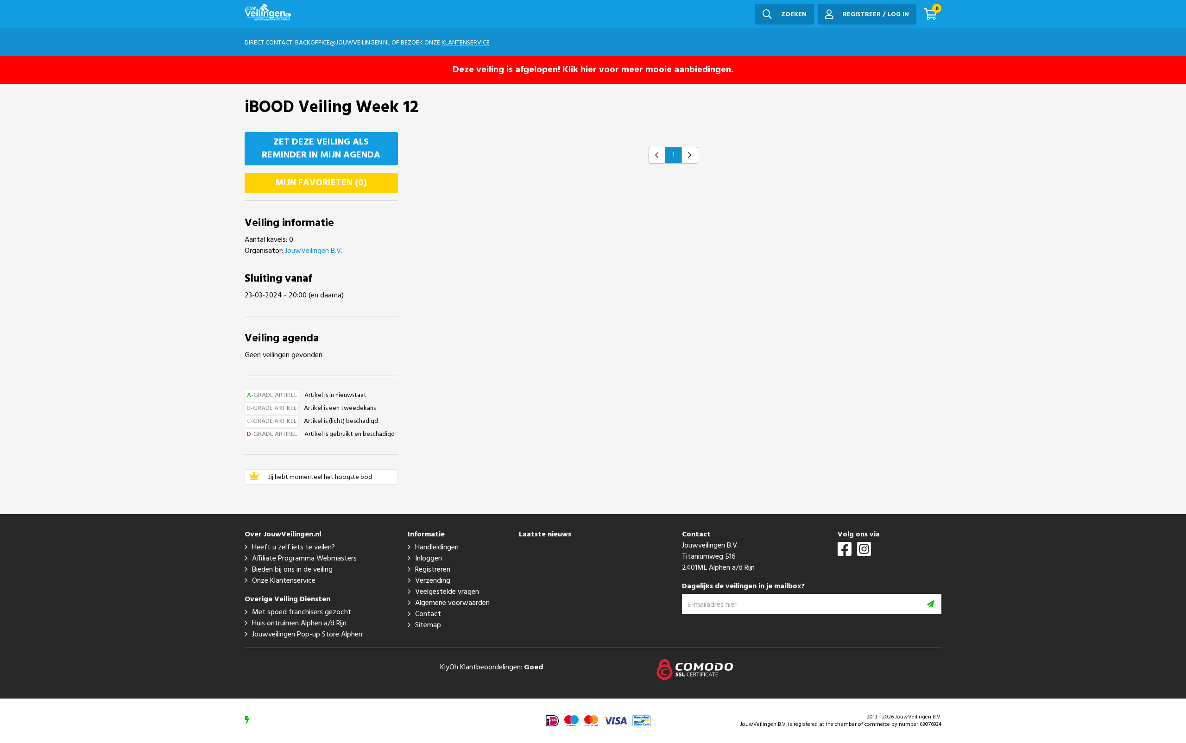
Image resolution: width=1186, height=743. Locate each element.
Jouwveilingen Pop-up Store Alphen (307, 635)
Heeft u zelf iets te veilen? (293, 548)
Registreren (432, 570)
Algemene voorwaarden (452, 603)
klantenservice (466, 43)
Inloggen (428, 559)
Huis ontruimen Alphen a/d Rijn (299, 623)
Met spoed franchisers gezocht (301, 612)
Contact (428, 614)
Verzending (432, 581)
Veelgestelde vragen (447, 592)
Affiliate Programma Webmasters (304, 559)
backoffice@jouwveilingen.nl (342, 43)
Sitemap (428, 625)
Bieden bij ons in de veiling (292, 570)
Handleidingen (437, 548)
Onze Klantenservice (283, 581)
